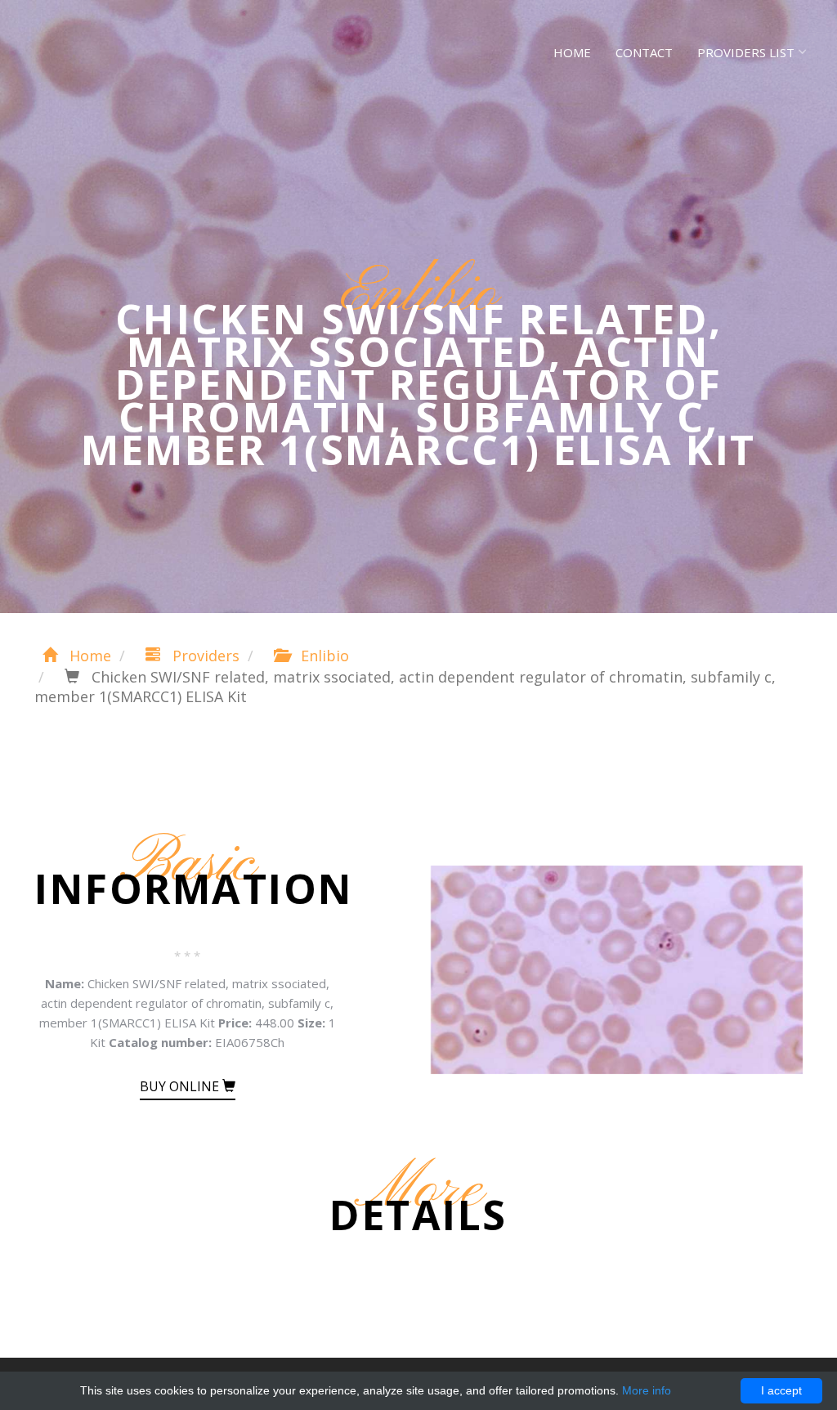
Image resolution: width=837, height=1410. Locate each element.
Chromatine (99, 49)
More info (646, 1390)
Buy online (181, 1086)
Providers (203, 655)
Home (572, 52)
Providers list (745, 52)
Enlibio (323, 655)
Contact (644, 52)
